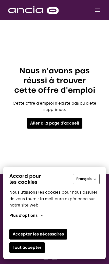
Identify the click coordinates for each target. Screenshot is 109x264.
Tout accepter (27, 247)
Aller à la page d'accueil (54, 123)
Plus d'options (23, 215)
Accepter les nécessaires (38, 234)
